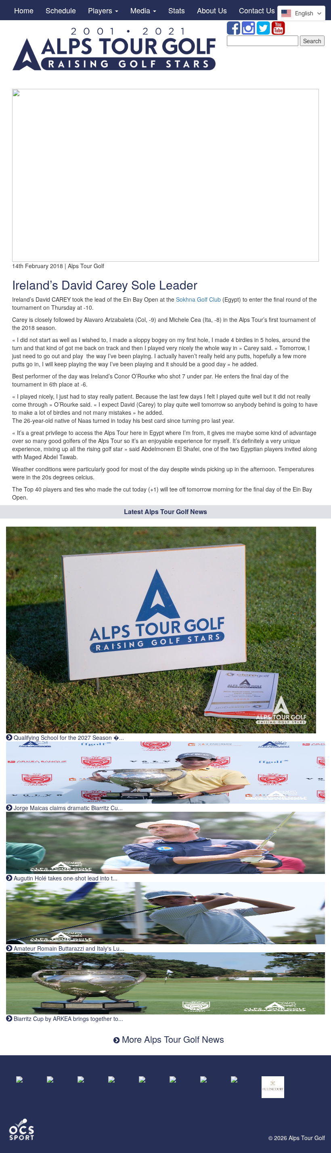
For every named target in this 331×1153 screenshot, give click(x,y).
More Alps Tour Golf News (171, 1039)
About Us (212, 10)
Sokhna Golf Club (198, 299)
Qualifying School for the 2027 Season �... (68, 737)
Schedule (61, 10)
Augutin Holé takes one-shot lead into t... (64, 878)
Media (141, 10)
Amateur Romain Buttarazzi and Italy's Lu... (68, 948)
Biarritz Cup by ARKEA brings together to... (67, 1018)
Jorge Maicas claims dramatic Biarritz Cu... (67, 808)
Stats (176, 10)
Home (24, 10)
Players (101, 10)
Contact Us (257, 10)
